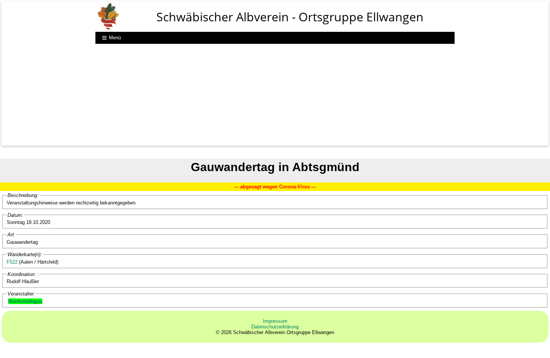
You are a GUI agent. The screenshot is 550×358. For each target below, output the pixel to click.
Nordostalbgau (25, 301)
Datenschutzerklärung (275, 327)
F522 (12, 262)
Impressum (275, 321)
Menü (115, 37)
